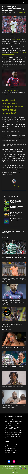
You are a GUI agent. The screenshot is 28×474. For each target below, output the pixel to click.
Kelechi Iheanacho (16, 39)
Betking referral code (10, 446)
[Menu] (25, 2)
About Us (5, 466)
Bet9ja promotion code (11, 445)
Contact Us (17, 468)
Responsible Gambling (7, 468)
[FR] (22, 468)
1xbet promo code (10, 448)
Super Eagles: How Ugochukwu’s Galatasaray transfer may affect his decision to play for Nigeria (14, 302)
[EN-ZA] (25, 468)
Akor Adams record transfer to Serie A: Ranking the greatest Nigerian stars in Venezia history (12, 324)
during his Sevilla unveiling (15, 90)
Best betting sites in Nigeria (12, 452)
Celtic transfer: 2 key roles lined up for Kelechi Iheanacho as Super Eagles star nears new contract (14, 257)
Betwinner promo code (11, 450)
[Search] (23, 2)
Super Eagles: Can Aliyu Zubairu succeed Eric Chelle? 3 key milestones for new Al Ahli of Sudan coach (14, 280)
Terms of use (22, 466)
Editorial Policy (13, 466)
